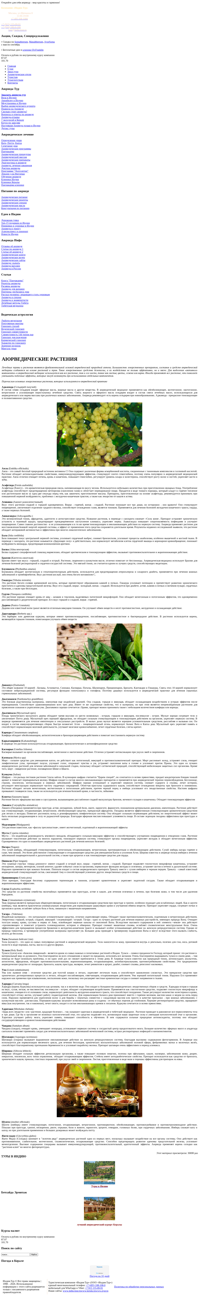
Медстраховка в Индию (13, 103)
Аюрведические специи (14, 202)
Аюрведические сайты (13, 260)
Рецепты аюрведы (11, 283)
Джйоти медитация (11, 320)
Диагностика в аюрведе (13, 162)
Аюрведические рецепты (14, 200)
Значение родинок (11, 345)
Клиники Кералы (10, 182)
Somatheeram (21, 41)
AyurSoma (49, 41)
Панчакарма (7, 151)
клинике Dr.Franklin (33, 50)
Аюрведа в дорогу (11, 228)
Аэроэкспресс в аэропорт (14, 231)
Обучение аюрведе (11, 176)
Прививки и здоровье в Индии (17, 225)
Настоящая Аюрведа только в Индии (20, 125)
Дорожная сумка (10, 220)
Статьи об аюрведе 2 (12, 252)
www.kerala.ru (88, 1291)
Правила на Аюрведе (12, 109)
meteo (99, 1273)
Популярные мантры (12, 323)
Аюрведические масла (13, 205)
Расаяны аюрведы (10, 286)
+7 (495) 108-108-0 (95, 1285)
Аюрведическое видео (13, 257)
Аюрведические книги (13, 254)
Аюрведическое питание (14, 197)
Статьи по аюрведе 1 (12, 249)
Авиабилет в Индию (12, 100)
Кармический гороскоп (13, 340)
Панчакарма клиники (12, 185)
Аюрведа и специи (11, 297)
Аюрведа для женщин (13, 289)
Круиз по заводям (10, 122)
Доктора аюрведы (10, 168)
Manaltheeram (36, 41)
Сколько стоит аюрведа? (14, 111)
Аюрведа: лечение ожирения (16, 165)
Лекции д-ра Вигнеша (13, 174)
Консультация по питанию (15, 208)
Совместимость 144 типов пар (17, 334)
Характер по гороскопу (13, 343)
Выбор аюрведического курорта (18, 106)
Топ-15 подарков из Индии (15, 223)
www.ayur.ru (101, 1291)
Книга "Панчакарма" (12, 280)
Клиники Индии (10, 179)
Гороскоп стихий (10, 326)
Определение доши (11, 140)
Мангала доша (8, 348)
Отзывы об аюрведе (11, 246)
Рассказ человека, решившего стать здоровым (25, 294)
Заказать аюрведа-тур (13, 95)
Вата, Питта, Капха (11, 143)
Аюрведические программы (16, 148)
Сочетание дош (9, 146)
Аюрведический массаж (14, 157)
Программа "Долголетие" (14, 171)
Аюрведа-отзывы (10, 117)
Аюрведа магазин (10, 266)
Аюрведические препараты (15, 160)
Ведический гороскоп (12, 329)
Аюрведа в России (11, 268)
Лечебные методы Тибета (14, 303)
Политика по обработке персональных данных (139, 1286)
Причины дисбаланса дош (15, 291)
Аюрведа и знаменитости (14, 300)
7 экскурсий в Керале (12, 120)
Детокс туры (8, 128)
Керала (99, 1267)
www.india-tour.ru (72, 1291)
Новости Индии (9, 234)
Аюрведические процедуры (16, 154)
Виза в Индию (9, 97)
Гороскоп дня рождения (13, 337)
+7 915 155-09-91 (94, 1288)
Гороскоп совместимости (14, 331)
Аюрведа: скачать (10, 263)
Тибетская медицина (12, 305)
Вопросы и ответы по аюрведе (17, 114)
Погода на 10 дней (99, 1276)
